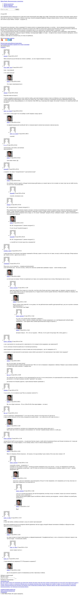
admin (8, 81)
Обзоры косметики (9, 4)
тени (56, 585)
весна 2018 (68, 582)
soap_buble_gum (8, 67)
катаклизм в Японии (19, 584)
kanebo (7, 582)
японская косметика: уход (6, 586)
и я (14, 584)
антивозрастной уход (55, 582)
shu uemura (35, 582)
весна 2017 (62, 582)
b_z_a (5, 145)
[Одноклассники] (6, 40)
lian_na (8, 375)
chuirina (6, 390)
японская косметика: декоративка (68, 585)
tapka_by (6, 558)
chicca (4, 582)
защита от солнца (9, 584)
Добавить (3, 47)
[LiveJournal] (4, 40)
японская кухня (16, 586)
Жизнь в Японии (8, 5)
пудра (29, 585)
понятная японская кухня (11, 585)
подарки (2, 585)
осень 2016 (68, 584)
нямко (58, 584)
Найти (17, 9)
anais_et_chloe (7, 517)
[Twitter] (8, 40)
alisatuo (5, 92)
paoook (5, 56)
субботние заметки (50, 585)
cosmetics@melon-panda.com (8, 589)
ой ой (64, 584)
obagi (27, 582)
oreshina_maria (7, 250)
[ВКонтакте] (11, 40)
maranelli (6, 169)
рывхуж (12, 38)
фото (59, 585)
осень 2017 (73, 584)
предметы (7, 38)
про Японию (24, 585)
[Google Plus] (2, 40)
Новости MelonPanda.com (10, 6)
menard (24, 582)
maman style (12, 582)
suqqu (39, 582)
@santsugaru (4, 592)
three (42, 582)
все (1, 582)
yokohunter (6, 263)
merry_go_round (8, 111)
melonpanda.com (5, 581)
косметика (36, 584)
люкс (40, 584)
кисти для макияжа (29, 584)
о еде (61, 584)
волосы (72, 582)
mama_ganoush (14, 287)
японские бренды (24, 586)
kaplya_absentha (8, 341)
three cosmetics (46, 582)
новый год (54, 584)
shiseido (30, 582)
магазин (43, 584)
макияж (47, 584)
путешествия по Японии (36, 585)
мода (51, 584)
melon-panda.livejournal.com (8, 591)
